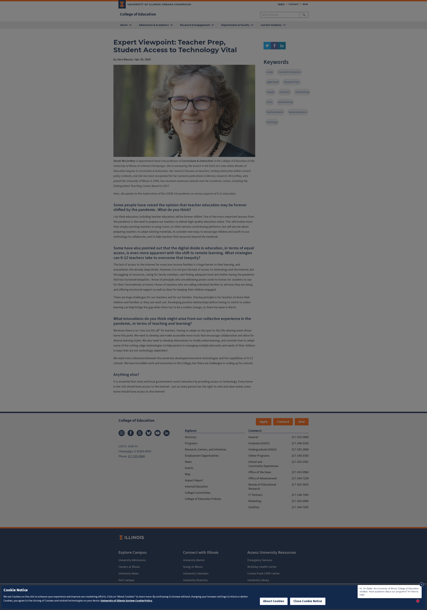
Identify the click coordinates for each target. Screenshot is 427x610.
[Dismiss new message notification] (421, 584)
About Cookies (273, 601)
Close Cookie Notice (307, 601)
